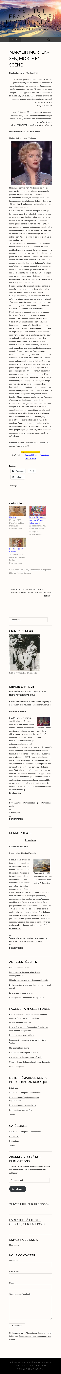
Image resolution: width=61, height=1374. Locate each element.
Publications (35, 570)
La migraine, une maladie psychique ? (26, 589)
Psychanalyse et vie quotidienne (22, 1105)
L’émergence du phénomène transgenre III (26, 998)
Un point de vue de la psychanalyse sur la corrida (29, 1062)
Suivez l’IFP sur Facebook (29, 1204)
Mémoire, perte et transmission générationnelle (28, 980)
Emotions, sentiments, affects (21, 1035)
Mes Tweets (14, 1245)
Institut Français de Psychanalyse (30, 16)
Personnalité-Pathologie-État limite (23, 1053)
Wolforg (38, 1369)
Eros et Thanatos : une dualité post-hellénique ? (37, 520)
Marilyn (12, 517)
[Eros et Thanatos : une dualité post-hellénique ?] (37, 511)
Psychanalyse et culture (19, 968)
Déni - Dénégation (16, 1067)
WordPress (44, 1362)
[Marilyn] (17, 511)
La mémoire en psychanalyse (21, 993)
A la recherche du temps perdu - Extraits (25, 1057)
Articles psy (24, 570)
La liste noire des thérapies (20, 1023)
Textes (12, 1115)
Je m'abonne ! (17, 1189)
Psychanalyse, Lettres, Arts (20, 1110)
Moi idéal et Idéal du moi (19, 1048)
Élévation (30, 840)
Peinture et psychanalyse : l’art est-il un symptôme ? (31, 594)
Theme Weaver (41, 1366)
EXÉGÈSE (13, 1088)
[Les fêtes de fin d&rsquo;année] (17, 542)
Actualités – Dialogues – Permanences (25, 1093)
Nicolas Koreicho (24, 573)
